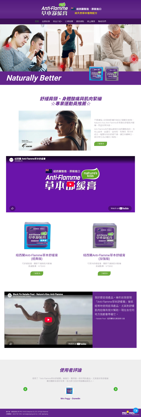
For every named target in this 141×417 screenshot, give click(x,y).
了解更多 (100, 144)
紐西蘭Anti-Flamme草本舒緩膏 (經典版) (37, 257)
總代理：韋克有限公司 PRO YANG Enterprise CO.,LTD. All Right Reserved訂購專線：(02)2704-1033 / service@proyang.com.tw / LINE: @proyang (27, 413)
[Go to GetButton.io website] (135, 414)
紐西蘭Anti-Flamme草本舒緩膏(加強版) (104, 257)
